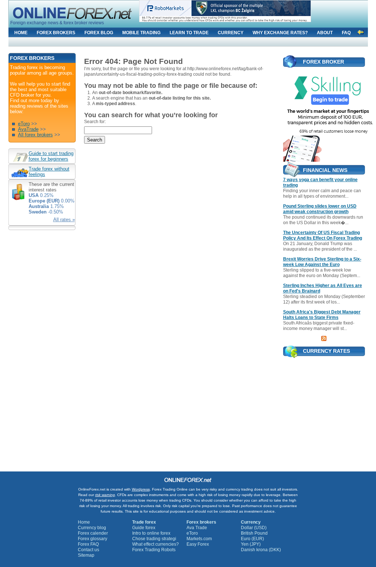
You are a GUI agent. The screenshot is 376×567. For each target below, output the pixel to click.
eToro (24, 123)
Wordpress (141, 489)
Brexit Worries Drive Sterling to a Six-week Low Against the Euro (322, 261)
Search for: (95, 121)
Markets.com (199, 538)
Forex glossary (92, 538)
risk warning (105, 495)
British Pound (254, 533)
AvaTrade (28, 129)
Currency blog (92, 527)
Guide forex (143, 527)
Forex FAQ (88, 544)
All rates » (64, 219)
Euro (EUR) (252, 538)
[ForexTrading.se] (361, 31)
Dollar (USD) (254, 527)
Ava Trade (197, 527)
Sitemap (86, 555)
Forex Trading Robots (154, 549)
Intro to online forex (151, 533)
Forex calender (93, 533)
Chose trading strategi (154, 538)
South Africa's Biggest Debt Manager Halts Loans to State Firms (322, 314)
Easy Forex (198, 544)
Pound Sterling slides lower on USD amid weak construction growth (320, 209)
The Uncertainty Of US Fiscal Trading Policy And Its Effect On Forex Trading (322, 235)
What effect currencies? (155, 544)
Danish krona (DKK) (261, 549)
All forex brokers (35, 134)
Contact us (88, 549)
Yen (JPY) (251, 544)
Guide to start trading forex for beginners (51, 156)
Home (84, 522)
